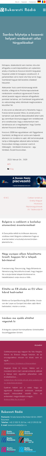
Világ (11, 169)
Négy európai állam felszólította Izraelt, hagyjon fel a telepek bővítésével (21, 257)
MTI (9, 164)
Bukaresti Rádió (20, 10)
